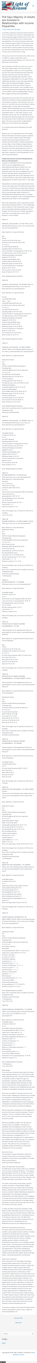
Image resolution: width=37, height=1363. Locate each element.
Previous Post (18, 1318)
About (4, 1343)
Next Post (18, 1322)
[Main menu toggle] (33, 6)
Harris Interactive (8, 29)
